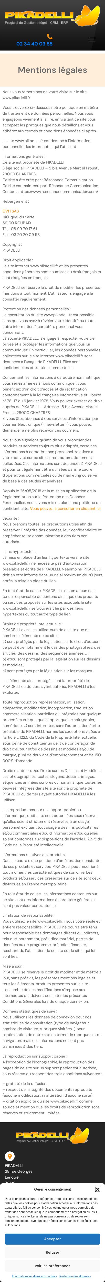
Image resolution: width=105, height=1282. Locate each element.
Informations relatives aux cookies (34, 1276)
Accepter (52, 1239)
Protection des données (75, 1276)
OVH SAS (10, 211)
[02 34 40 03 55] (49, 36)
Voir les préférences (52, 1265)
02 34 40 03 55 (34, 44)
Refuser (52, 1252)
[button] (97, 1189)
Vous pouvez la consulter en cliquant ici (65, 508)
